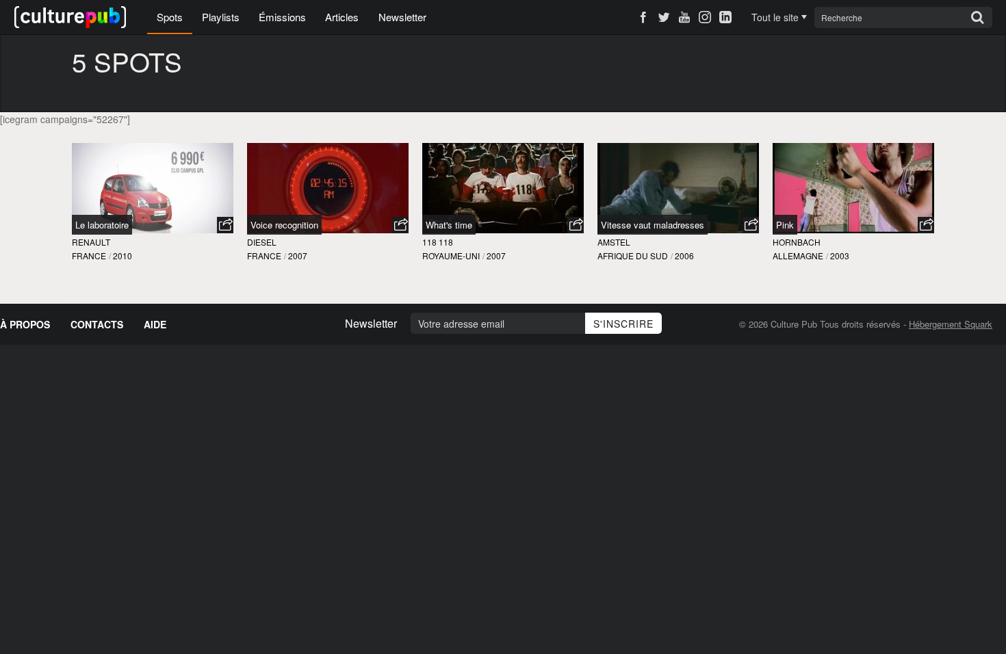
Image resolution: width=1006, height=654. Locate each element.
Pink (785, 224)
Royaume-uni (451, 255)
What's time (449, 224)
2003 (839, 255)
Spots (170, 17)
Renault (91, 242)
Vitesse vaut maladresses (652, 224)
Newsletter (402, 17)
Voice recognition (284, 224)
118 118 (437, 242)
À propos (25, 324)
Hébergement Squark (950, 323)
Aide (155, 324)
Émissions (282, 17)
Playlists (221, 17)
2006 (684, 255)
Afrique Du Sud (632, 255)
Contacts (96, 324)
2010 (122, 255)
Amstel (613, 242)
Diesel (261, 242)
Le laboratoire (102, 224)
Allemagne (798, 255)
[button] (225, 225)
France (89, 255)
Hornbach (797, 242)
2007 (297, 255)
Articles (342, 17)
